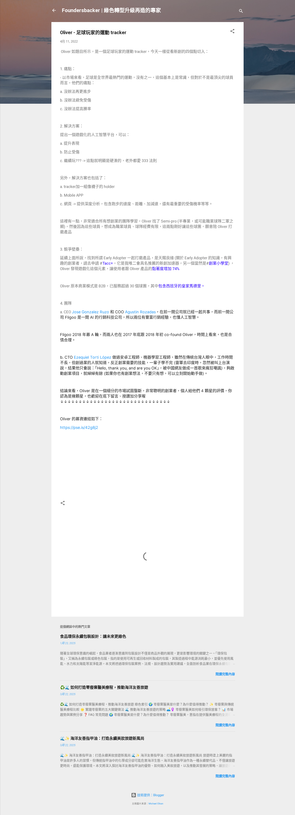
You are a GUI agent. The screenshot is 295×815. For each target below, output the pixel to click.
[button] (232, 32)
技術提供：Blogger (150, 795)
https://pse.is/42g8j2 (79, 427)
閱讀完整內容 (225, 674)
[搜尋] (241, 11)
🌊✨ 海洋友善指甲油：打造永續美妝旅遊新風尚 (102, 738)
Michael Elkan (156, 803)
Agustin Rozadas (140, 312)
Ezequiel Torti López (92, 357)
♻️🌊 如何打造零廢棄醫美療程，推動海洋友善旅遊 (104, 687)
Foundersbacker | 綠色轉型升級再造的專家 (111, 10)
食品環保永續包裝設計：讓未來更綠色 (93, 636)
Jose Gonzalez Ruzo (90, 312)
